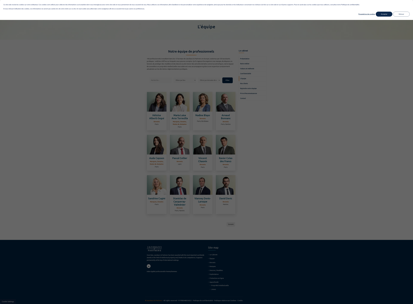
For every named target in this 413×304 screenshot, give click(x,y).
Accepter (384, 14)
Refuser (401, 14)
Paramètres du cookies (366, 14)
